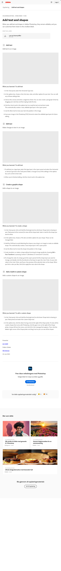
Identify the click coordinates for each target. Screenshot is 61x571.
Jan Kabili (5, 344)
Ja (40, 394)
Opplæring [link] (6, 7)
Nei (46, 394)
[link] (6, 7)
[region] (16, 434)
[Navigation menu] (2, 2)
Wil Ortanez (6, 351)
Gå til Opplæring (30, 486)
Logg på (57, 2)
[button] (51, 2)
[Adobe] (8, 2)
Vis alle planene (30, 385)
